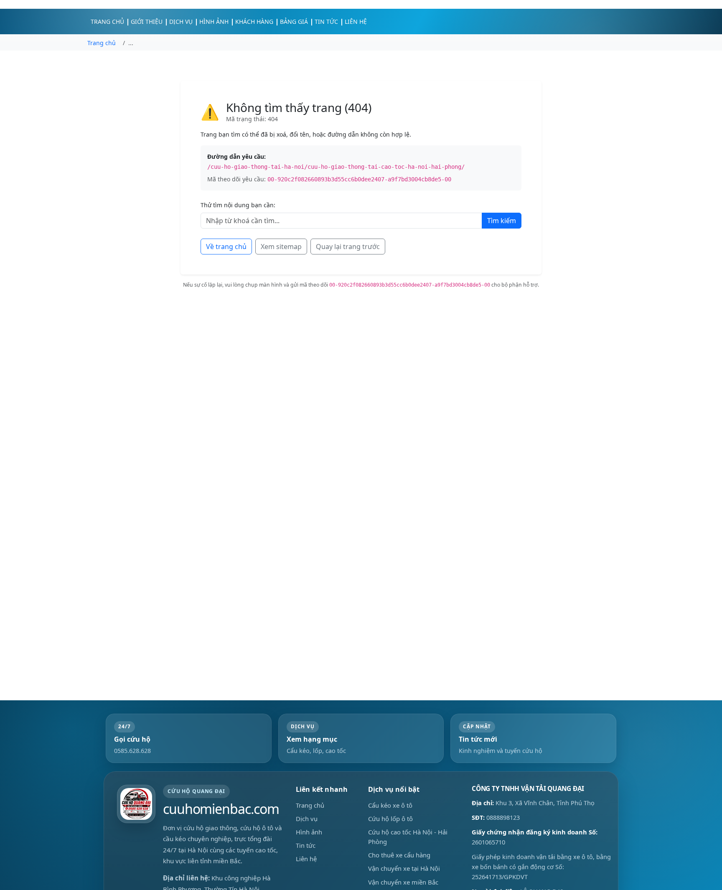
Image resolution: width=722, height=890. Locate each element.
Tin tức (305, 845)
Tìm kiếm (501, 220)
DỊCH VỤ (181, 21)
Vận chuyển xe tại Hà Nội (404, 869)
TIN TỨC (326, 21)
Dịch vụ (307, 818)
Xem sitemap (281, 246)
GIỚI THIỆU (147, 21)
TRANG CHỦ (107, 21)
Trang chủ (310, 805)
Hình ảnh (309, 832)
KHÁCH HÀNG (254, 21)
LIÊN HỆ (356, 21)
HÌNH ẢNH (214, 21)
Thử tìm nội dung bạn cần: (238, 205)
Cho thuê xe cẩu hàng (399, 855)
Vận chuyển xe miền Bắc (403, 882)
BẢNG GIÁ (294, 21)
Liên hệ (306, 859)
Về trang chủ (226, 246)
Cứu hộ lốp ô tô (390, 818)
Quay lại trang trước (348, 246)
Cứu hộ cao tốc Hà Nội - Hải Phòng (407, 837)
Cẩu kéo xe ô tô (390, 805)
